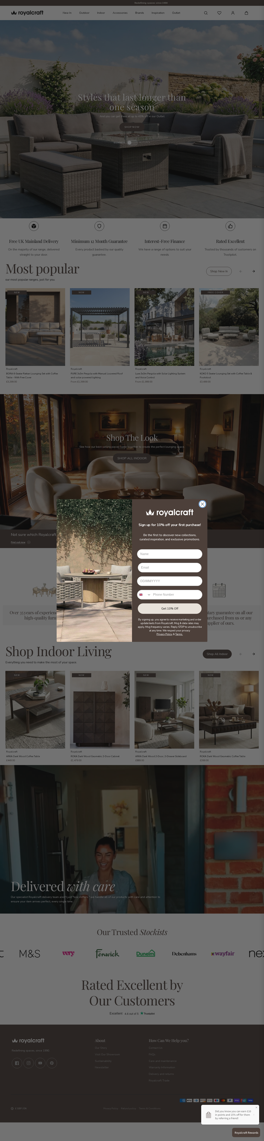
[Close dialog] (202, 504)
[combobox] (144, 594)
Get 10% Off (169, 609)
